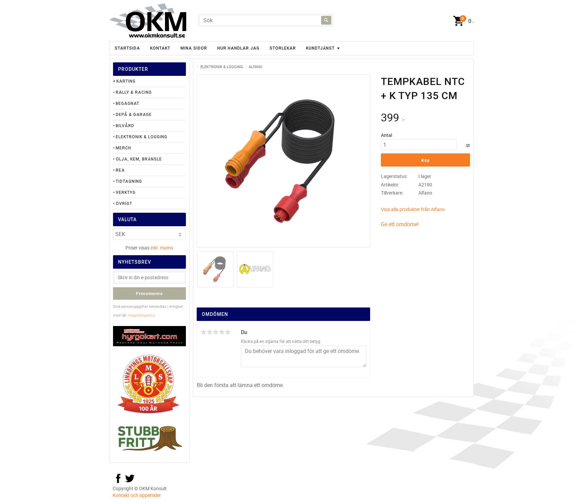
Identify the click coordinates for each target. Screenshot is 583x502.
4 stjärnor (222, 332)
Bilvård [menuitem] (125, 125)
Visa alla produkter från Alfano (413, 209)
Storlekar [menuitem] (283, 48)
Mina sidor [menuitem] (194, 48)
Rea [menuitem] (120, 170)
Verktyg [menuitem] (126, 192)
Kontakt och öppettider (137, 495)
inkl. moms (161, 247)
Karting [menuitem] (126, 81)
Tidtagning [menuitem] (129, 181)
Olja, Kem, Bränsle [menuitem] (139, 159)
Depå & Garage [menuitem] (134, 114)
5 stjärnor (228, 332)
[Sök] (326, 20)
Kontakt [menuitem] (160, 48)
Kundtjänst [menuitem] (320, 48)
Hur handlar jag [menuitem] (238, 48)
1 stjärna (203, 332)
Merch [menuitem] (123, 148)
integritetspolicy (141, 315)
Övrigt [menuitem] (124, 203)
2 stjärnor (209, 332)
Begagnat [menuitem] (127, 103)
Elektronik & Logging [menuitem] (141, 137)
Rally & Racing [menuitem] (134, 92)
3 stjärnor (216, 332)
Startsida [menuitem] (127, 48)
